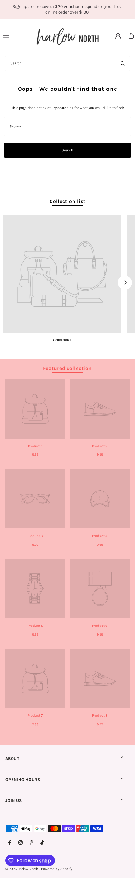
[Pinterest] (31, 842)
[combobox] (67, 63)
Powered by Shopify (56, 869)
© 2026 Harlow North (21, 869)
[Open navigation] (17, 35)
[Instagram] (20, 842)
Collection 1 (62, 340)
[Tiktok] (42, 842)
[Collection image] (62, 274)
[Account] (118, 36)
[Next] (125, 282)
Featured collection (67, 368)
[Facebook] (9, 842)
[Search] (122, 63)
